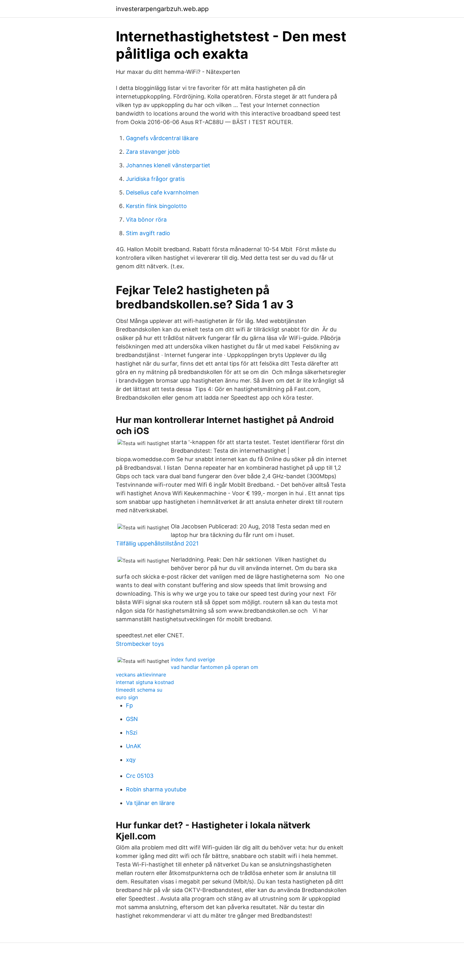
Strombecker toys (140, 643)
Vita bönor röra (146, 219)
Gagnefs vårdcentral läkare (162, 138)
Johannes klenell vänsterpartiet (168, 165)
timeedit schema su (139, 690)
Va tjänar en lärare (150, 803)
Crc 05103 (139, 775)
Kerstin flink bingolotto (156, 206)
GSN (132, 719)
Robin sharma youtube (156, 789)
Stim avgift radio (148, 233)
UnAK (133, 746)
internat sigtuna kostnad (145, 682)
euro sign (127, 697)
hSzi (131, 732)
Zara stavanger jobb (153, 151)
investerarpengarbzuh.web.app (162, 9)
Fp (129, 705)
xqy (131, 759)
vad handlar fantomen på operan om (214, 667)
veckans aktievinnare (141, 674)
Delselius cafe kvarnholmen (162, 192)
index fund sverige (193, 659)
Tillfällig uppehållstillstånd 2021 (157, 543)
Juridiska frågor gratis (155, 179)
